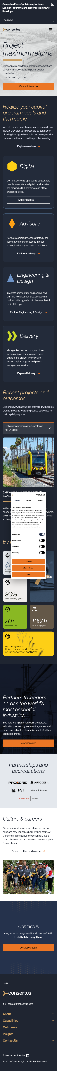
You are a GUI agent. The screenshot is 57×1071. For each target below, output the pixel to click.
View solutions (26, 86)
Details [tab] (28, 500)
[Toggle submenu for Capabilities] (53, 1020)
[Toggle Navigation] (50, 29)
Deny (28, 574)
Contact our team (28, 947)
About (7, 1014)
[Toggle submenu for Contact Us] (53, 1040)
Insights (8, 1034)
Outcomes (10, 1027)
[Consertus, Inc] (11, 29)
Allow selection (28, 568)
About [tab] (40, 500)
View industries (29, 743)
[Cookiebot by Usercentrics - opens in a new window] (36, 495)
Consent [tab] (17, 500)
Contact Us (10, 1040)
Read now (7, 20)
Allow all (29, 561)
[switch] (42, 540)
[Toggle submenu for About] (53, 1014)
